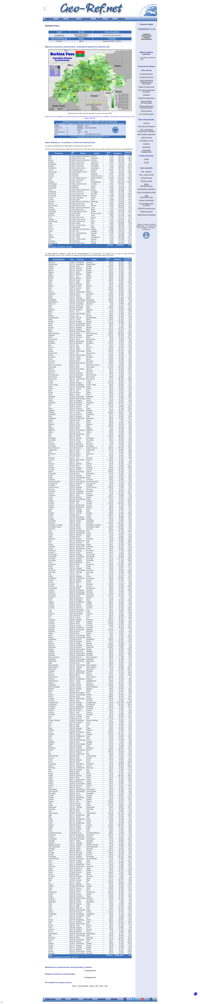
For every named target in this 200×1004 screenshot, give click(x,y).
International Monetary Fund (146, 151)
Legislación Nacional (146, 77)
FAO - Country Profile (146, 175)
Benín (74, 986)
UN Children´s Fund (146, 141)
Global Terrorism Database (146, 215)
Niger (101, 986)
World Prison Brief (146, 211)
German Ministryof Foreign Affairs (146, 102)
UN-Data (146, 123)
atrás (63, 999)
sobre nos (49, 19)
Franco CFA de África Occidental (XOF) (81, 35)
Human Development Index (146, 192)
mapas (61, 19)
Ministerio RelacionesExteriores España (146, 107)
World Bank (146, 147)
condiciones (86, 19)
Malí (96, 986)
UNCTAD (146, 144)
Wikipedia (146, 95)
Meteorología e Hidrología (146, 189)
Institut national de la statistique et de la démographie (146, 81)
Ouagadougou (59, 35)
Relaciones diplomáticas (146, 98)
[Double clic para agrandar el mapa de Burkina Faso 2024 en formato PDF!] (90, 110)
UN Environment (146, 178)
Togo (106, 986)
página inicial (50, 999)
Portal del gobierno (146, 74)
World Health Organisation (146, 134)
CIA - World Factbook (146, 114)
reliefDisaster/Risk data (146, 196)
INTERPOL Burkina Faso (146, 208)
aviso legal (87, 999)
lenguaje (121, 19)
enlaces (99, 19)
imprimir (114, 999)
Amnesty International (146, 200)
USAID (146, 159)
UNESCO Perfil (146, 137)
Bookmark (102, 999)
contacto (74, 999)
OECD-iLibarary (146, 111)
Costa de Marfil (83, 986)
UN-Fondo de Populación (146, 126)
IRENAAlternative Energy (146, 185)
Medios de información (146, 87)
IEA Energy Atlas (146, 181)
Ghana (91, 986)
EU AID (146, 162)
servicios (72, 19)
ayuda (110, 19)
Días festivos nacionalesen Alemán (146, 90)
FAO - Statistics (146, 171)
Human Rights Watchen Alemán (146, 204)
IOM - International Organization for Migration (146, 130)
